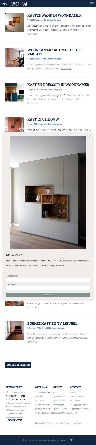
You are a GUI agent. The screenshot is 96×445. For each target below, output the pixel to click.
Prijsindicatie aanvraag (44, 413)
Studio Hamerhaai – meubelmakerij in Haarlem (58, 423)
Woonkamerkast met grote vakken (54, 52)
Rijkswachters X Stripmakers (65, 413)
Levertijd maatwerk (43, 409)
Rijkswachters (59, 396)
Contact (75, 387)
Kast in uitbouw (43, 119)
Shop (55, 392)
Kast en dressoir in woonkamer (58, 84)
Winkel (57, 387)
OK (71, 440)
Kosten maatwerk (42, 405)
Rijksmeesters (59, 400)
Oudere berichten (18, 364)
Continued (32, 33)
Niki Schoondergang (52, 20)
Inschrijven (15, 420)
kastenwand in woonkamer (54, 15)
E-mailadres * (12, 276)
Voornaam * (11, 284)
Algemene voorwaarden (80, 409)
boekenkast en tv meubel (52, 323)
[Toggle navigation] (92, 3)
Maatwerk (39, 400)
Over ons (41, 387)
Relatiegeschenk (60, 409)
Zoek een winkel (77, 396)
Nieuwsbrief (75, 400)
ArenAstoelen (58, 405)
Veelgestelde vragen (79, 405)
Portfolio (38, 396)
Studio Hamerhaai (42, 392)
